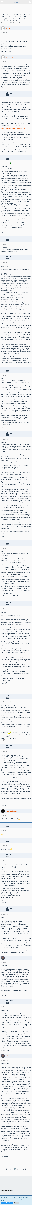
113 (23, 1169)
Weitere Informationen (7, 1203)
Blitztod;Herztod (7, 1190)
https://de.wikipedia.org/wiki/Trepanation (12, 128)
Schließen (16, 1203)
